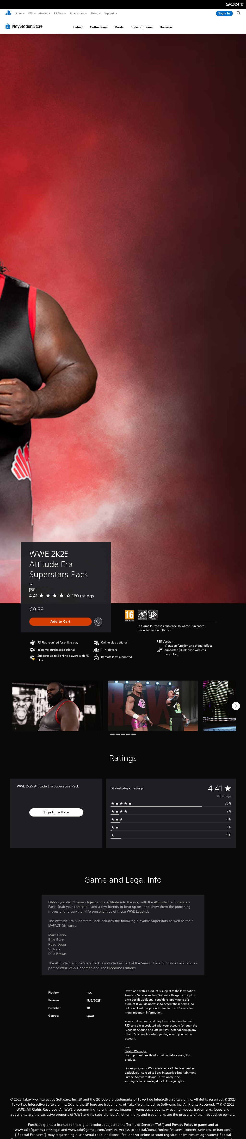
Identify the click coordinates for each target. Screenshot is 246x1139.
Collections (99, 27)
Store (18, 13)
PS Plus (58, 13)
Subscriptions (142, 27)
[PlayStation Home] (8, 13)
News (94, 13)
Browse (166, 27)
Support (109, 13)
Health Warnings (136, 1051)
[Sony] (235, 7)
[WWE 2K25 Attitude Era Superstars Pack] (57, 706)
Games (43, 13)
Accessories (77, 13)
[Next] (236, 706)
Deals (119, 27)
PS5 (30, 13)
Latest (78, 27)
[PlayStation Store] (25, 26)
